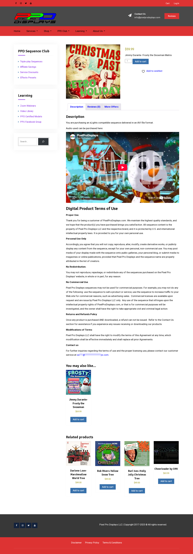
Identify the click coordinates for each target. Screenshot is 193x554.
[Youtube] (34, 525)
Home (17, 31)
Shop (46, 31)
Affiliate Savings (28, 67)
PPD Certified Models (31, 116)
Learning (80, 31)
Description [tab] (76, 106)
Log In (176, 3)
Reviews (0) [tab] (93, 106)
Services (30, 31)
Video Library (26, 111)
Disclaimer (76, 542)
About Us (98, 31)
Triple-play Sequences (31, 61)
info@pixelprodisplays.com (147, 17)
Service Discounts (29, 72)
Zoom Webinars (28, 105)
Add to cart (140, 61)
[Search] (43, 141)
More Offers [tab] (111, 106)
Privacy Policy (92, 542)
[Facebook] (16, 525)
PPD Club (62, 31)
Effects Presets (28, 77)
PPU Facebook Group (30, 122)
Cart (168, 3)
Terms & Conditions (112, 542)
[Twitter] (28, 525)
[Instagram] (22, 525)
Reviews (172, 16)
